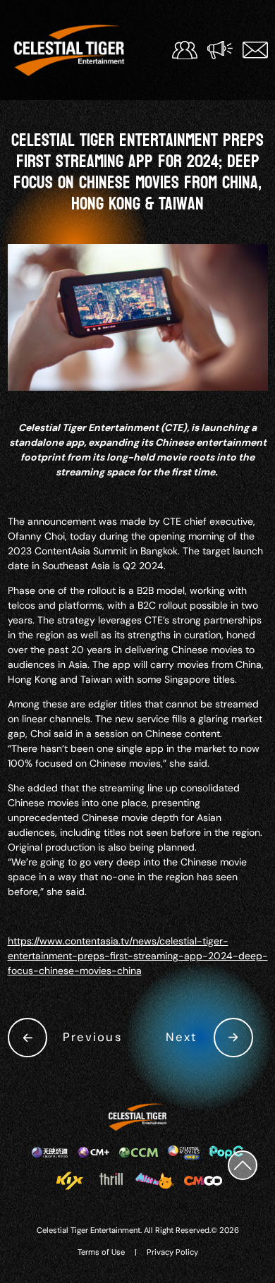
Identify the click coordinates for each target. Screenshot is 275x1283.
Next (181, 1037)
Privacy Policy (172, 1252)
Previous (92, 1037)
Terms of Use (101, 1252)
